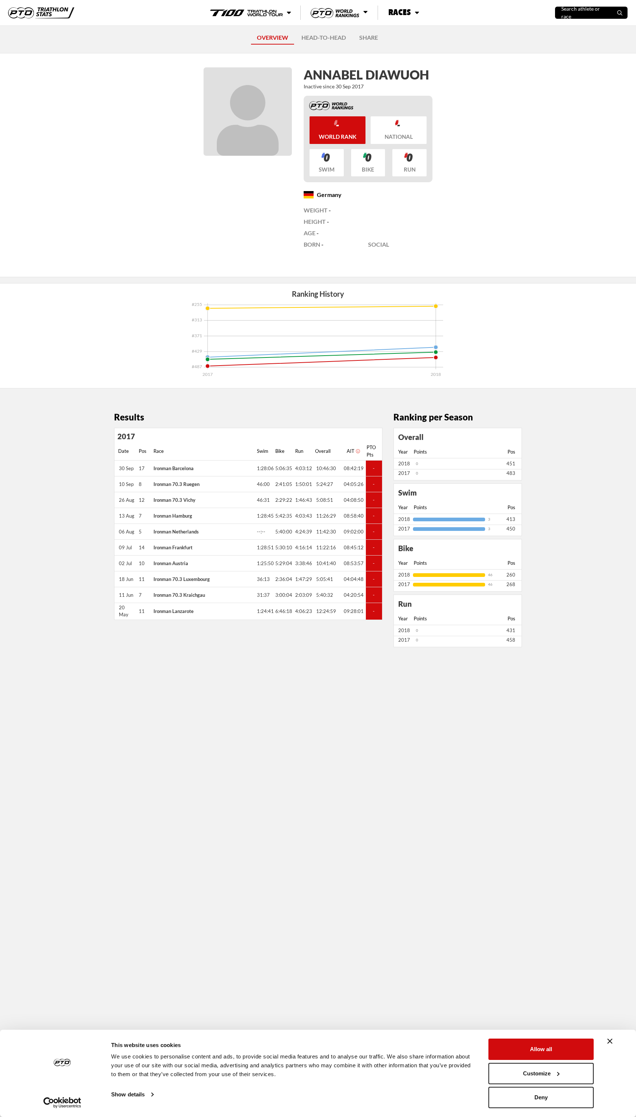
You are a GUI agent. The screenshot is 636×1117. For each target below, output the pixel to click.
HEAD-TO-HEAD (323, 37)
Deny (541, 1097)
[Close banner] (609, 1041)
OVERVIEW (272, 37)
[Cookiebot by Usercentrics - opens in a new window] (62, 1102)
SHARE (368, 37)
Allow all (541, 1049)
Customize (537, 1073)
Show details (128, 1094)
